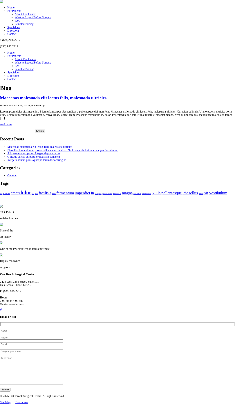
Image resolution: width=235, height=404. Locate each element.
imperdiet (82, 193)
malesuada (146, 194)
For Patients (14, 10)
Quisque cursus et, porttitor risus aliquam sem (33, 156)
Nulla (156, 193)
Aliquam (6, 194)
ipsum (104, 194)
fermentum (65, 193)
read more (6, 124)
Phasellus (190, 193)
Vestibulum (218, 193)
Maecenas (117, 194)
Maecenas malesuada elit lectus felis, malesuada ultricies (53, 97)
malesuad (137, 194)
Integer (98, 194)
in (92, 193)
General (12, 175)
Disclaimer (21, 402)
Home (11, 7)
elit (33, 194)
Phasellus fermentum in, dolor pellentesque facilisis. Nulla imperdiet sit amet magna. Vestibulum (62, 150)
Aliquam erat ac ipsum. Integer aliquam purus (33, 153)
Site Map (5, 402)
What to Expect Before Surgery (33, 17)
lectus (109, 194)
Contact (11, 33)
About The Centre (25, 14)
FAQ (18, 20)
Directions (13, 30)
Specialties (13, 27)
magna (127, 193)
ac (1, 194)
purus (201, 194)
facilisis (45, 193)
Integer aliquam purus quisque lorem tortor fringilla (36, 160)
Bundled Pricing (24, 24)
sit (206, 193)
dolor (25, 192)
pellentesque (171, 193)
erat (36, 194)
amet (15, 193)
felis (54, 194)
